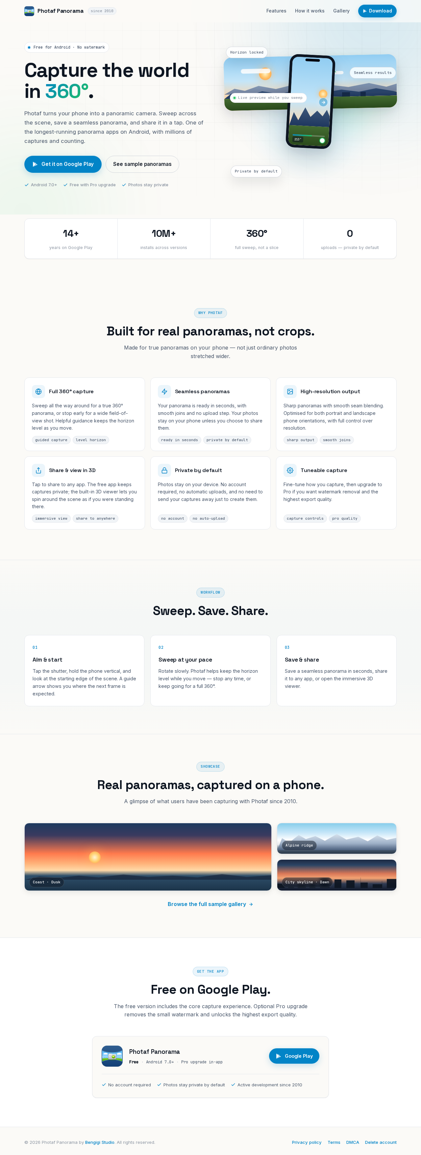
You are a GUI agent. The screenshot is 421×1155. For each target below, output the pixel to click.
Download (380, 10)
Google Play (299, 1056)
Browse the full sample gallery (207, 904)
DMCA (352, 1142)
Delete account (381, 1142)
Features (276, 10)
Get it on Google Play (67, 164)
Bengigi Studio (99, 1142)
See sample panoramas (142, 164)
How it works (310, 10)
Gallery (341, 10)
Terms (334, 1142)
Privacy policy (307, 1142)
